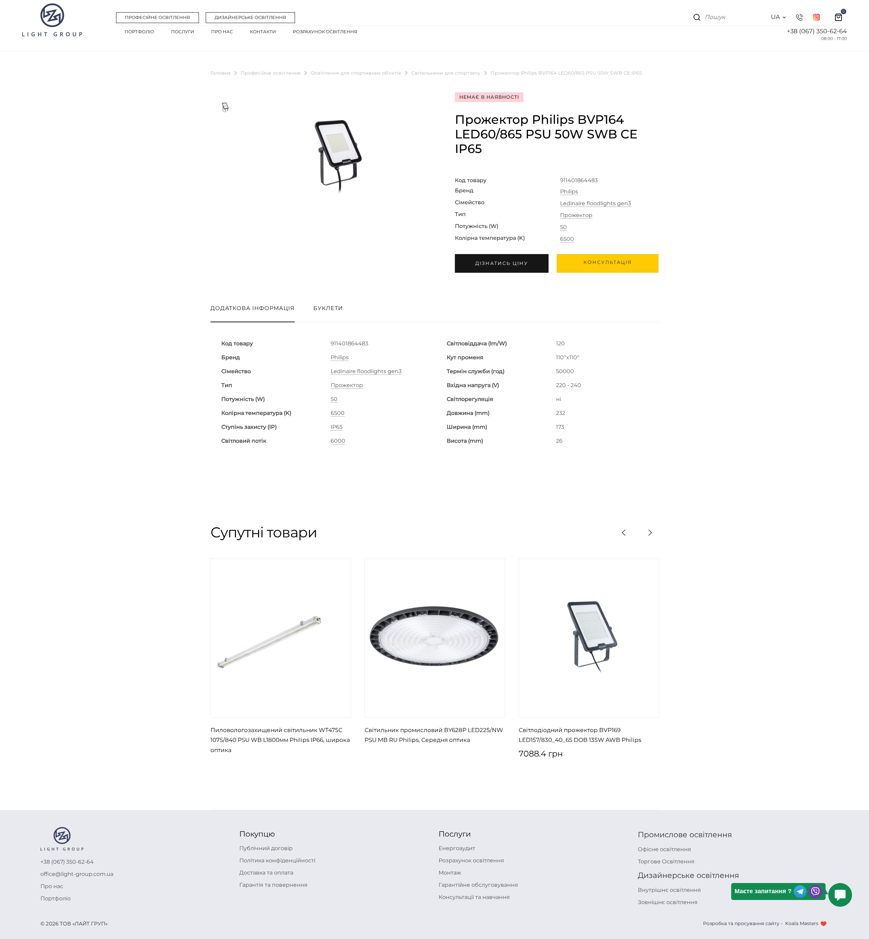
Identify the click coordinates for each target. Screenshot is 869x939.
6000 (338, 441)
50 (563, 227)
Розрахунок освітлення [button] (325, 31)
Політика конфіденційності (277, 860)
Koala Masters (801, 923)
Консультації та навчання (474, 897)
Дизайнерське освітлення (688, 875)
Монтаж (450, 872)
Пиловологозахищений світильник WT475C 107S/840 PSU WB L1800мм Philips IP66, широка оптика (280, 740)
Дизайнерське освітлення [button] (250, 17)
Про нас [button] (222, 31)
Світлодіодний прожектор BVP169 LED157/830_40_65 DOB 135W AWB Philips (580, 735)
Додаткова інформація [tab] (252, 308)
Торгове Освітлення (666, 861)
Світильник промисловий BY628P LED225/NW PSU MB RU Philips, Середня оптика (434, 735)
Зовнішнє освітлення (668, 902)
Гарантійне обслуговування (478, 885)
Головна (220, 73)
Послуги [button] (182, 31)
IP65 (337, 427)
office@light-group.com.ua (76, 874)
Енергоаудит (457, 848)
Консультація (608, 262)
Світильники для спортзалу (445, 73)
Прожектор (576, 215)
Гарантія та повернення (273, 885)
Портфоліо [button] (139, 31)
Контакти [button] (263, 31)
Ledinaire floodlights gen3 (595, 203)
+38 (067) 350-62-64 (817, 31)
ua (775, 17)
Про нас (51, 886)
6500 (567, 239)
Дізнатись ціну (501, 263)
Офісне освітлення (664, 849)
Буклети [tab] (328, 308)
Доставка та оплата (266, 872)
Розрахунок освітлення (471, 860)
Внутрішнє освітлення (669, 890)
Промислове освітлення (685, 834)
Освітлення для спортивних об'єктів (356, 73)
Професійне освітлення (270, 73)
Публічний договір (266, 848)
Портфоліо (55, 898)
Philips (569, 192)
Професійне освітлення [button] (157, 17)
